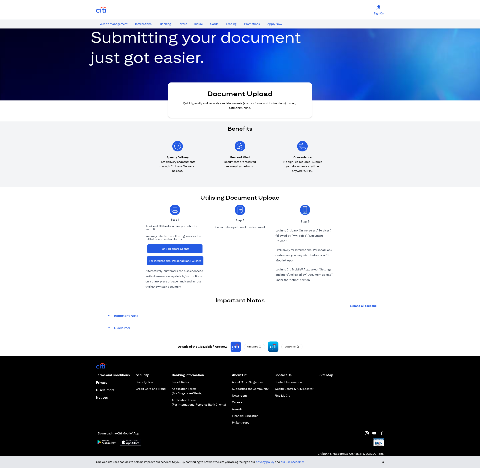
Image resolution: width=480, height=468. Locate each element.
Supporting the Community (250, 389)
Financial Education (245, 416)
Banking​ (165, 24)
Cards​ (214, 24)
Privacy (101, 382)
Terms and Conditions (113, 375)
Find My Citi (282, 395)
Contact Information (288, 382)
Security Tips (144, 382)
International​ (143, 24)
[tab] (113, 23)
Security (142, 375)
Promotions (252, 24)
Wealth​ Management (114, 24)
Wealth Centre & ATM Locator (294, 389)
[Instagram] (366, 433)
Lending (231, 24)
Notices (102, 397)
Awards (237, 409)
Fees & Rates (180, 382)
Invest (182, 24)
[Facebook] (382, 433)
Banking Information (188, 375)
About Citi (240, 375)
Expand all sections (363, 306)
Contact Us (283, 375)
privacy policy (265, 462)
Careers (237, 402)
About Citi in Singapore (247, 382)
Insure (198, 24)
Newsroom (239, 395)
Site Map (326, 375)
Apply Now (274, 24)
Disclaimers (105, 390)
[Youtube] (374, 433)
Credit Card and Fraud (151, 389)
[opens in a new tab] (101, 10)
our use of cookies (292, 462)
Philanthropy (240, 422)
